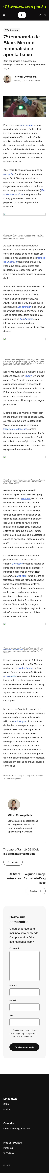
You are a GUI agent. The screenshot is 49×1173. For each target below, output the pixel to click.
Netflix (40, 775)
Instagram (8, 1148)
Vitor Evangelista (27, 77)
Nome (13, 985)
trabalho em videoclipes (15, 429)
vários (26, 668)
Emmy (19, 775)
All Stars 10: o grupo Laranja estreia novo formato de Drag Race (26, 878)
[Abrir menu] (3, 15)
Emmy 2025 (29, 775)
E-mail (13, 1000)
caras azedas (26, 125)
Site (11, 1015)
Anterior (15, 862)
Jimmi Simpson (19, 721)
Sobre (6, 1104)
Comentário (16, 948)
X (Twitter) (8, 1153)
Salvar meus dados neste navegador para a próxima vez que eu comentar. (25, 1033)
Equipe (6, 1109)
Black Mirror (8, 775)
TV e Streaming (11, 30)
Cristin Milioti (10, 676)
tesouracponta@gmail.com (16, 1128)
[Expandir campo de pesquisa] (22, 15)
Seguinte (33, 891)
